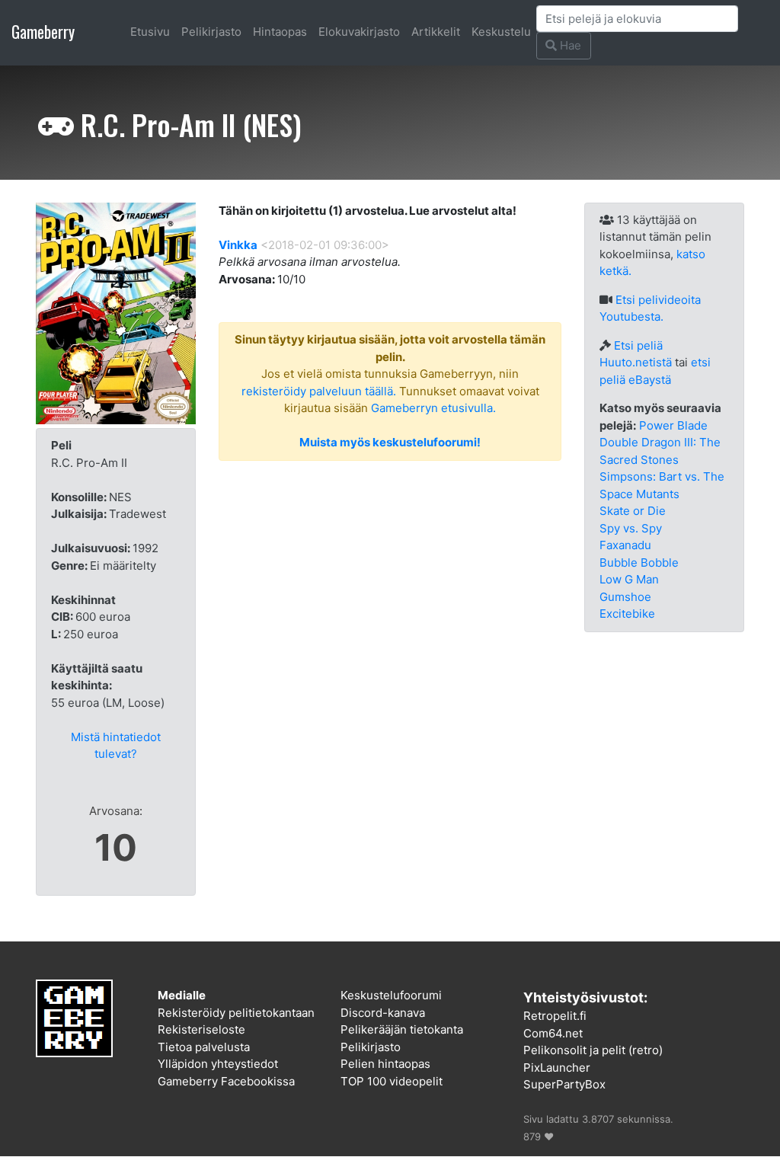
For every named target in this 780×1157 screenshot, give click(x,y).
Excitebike (627, 613)
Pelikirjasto (211, 31)
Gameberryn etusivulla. (433, 408)
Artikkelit (435, 31)
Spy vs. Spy (630, 528)
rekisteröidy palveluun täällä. (318, 391)
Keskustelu (501, 31)
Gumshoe (625, 597)
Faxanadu (625, 545)
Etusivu (150, 31)
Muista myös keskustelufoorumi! (390, 442)
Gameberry (43, 31)
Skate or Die (632, 510)
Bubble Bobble (639, 562)
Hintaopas (280, 31)
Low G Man (629, 579)
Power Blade (673, 425)
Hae (569, 45)
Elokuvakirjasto (359, 31)
